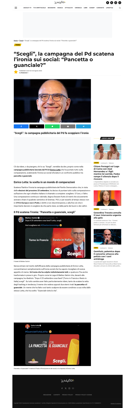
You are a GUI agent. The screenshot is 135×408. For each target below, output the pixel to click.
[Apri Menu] (16, 8)
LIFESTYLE (109, 8)
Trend (21, 41)
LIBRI (85, 8)
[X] (111, 2)
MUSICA (60, 8)
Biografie (51, 8)
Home (16, 41)
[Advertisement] (67, 25)
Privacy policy (67, 395)
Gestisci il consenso (116, 403)
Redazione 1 (24, 72)
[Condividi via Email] (68, 126)
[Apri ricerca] (119, 7)
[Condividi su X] (36, 126)
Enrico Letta (55, 170)
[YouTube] (119, 2)
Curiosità (100, 8)
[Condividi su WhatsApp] (52, 126)
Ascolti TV (27, 8)
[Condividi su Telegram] (83, 126)
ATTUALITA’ (69, 8)
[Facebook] (107, 2)
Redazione (47, 395)
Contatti (56, 395)
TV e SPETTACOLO (39, 8)
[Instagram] (115, 2)
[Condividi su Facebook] (21, 126)
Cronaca (78, 8)
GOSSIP (91, 8)
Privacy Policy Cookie (83, 395)
